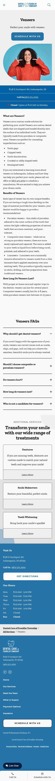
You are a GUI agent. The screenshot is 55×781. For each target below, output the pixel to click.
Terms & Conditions (25, 746)
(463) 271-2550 (31, 97)
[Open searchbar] (49, 5)
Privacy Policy (11, 746)
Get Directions (27, 576)
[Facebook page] (5, 672)
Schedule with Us (27, 36)
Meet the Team (10, 693)
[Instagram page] (10, 672)
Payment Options (12, 706)
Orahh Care (44, 746)
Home (6, 680)
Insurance (8, 713)
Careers (36, 746)
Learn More (27, 474)
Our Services (9, 686)
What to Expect (11, 700)
